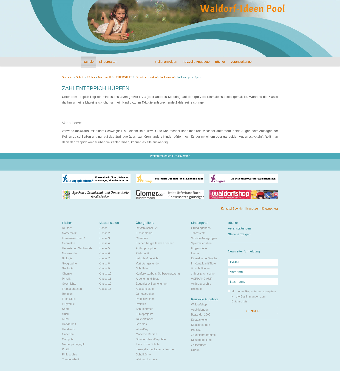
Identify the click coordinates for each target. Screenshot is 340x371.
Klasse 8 (104, 263)
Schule (89, 61)
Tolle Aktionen (145, 318)
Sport (65, 308)
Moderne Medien (146, 334)
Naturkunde (69, 253)
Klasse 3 (104, 238)
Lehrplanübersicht (147, 258)
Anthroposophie (146, 248)
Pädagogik (142, 253)
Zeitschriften (198, 344)
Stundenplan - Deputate (151, 339)
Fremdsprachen (72, 288)
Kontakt (226, 208)
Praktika (141, 303)
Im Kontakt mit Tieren (204, 263)
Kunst (65, 318)
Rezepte (196, 288)
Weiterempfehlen (160, 155)
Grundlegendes (201, 227)
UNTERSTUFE (124, 77)
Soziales (141, 324)
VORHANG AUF (201, 278)
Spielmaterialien (201, 243)
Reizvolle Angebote (196, 61)
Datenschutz (270, 208)
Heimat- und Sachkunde (77, 248)
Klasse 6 (104, 253)
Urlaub (195, 350)
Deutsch (67, 227)
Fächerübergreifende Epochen (155, 243)
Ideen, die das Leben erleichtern (156, 349)
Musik (65, 314)
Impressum (253, 208)
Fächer (91, 77)
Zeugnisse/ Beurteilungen (152, 283)
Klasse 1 (104, 227)
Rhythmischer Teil (147, 227)
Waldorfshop (199, 304)
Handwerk (68, 329)
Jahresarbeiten (145, 293)
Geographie (69, 263)
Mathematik (105, 77)
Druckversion (182, 155)
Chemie (67, 273)
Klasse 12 (105, 283)
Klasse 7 (104, 258)
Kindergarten (108, 61)
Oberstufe (142, 238)
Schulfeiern (143, 268)
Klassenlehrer (144, 233)
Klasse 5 (104, 248)
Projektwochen (145, 298)
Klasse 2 (104, 233)
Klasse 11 (105, 278)
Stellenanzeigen (165, 61)
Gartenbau (68, 334)
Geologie (67, 268)
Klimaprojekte (144, 314)
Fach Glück (69, 298)
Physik (66, 278)
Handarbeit (69, 324)
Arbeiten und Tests (147, 278)
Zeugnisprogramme (203, 334)
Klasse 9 (104, 268)
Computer (68, 339)
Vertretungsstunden (148, 263)
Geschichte (69, 283)
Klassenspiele (145, 288)
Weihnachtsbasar (147, 359)
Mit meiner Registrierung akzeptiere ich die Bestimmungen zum (253, 296)
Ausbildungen (200, 309)
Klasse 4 (104, 243)
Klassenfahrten (200, 324)
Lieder (195, 253)
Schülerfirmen (144, 308)
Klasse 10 (105, 273)
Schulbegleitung (201, 339)
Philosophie (69, 354)
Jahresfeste (198, 233)
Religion (67, 293)
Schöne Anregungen (204, 238)
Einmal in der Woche (204, 258)
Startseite (67, 77)
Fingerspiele (199, 248)
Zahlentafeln (167, 77)
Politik (66, 349)
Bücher (220, 61)
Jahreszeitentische (203, 273)
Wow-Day (142, 329)
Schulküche (143, 354)
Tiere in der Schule (148, 344)
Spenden (239, 208)
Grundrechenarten (146, 77)
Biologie (67, 258)
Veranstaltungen (241, 61)
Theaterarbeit (70, 359)
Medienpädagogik (73, 344)
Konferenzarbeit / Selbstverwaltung (158, 273)
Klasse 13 (105, 288)
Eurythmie (68, 303)
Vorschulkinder (200, 268)
